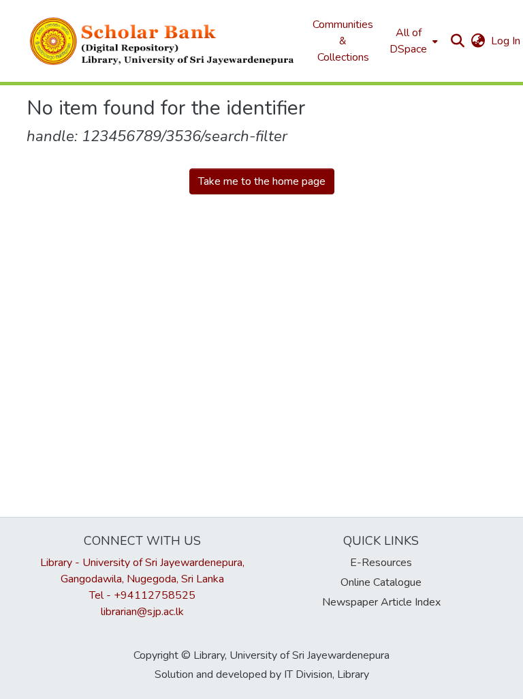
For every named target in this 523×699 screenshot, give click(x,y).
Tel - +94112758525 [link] (142, 595)
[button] (163, 41)
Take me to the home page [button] (262, 181)
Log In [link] (506, 40)
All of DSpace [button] (408, 41)
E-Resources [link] (381, 562)
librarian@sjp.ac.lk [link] (142, 611)
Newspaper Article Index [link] (381, 602)
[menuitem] (412, 41)
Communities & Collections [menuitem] (343, 41)
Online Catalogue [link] (381, 582)
